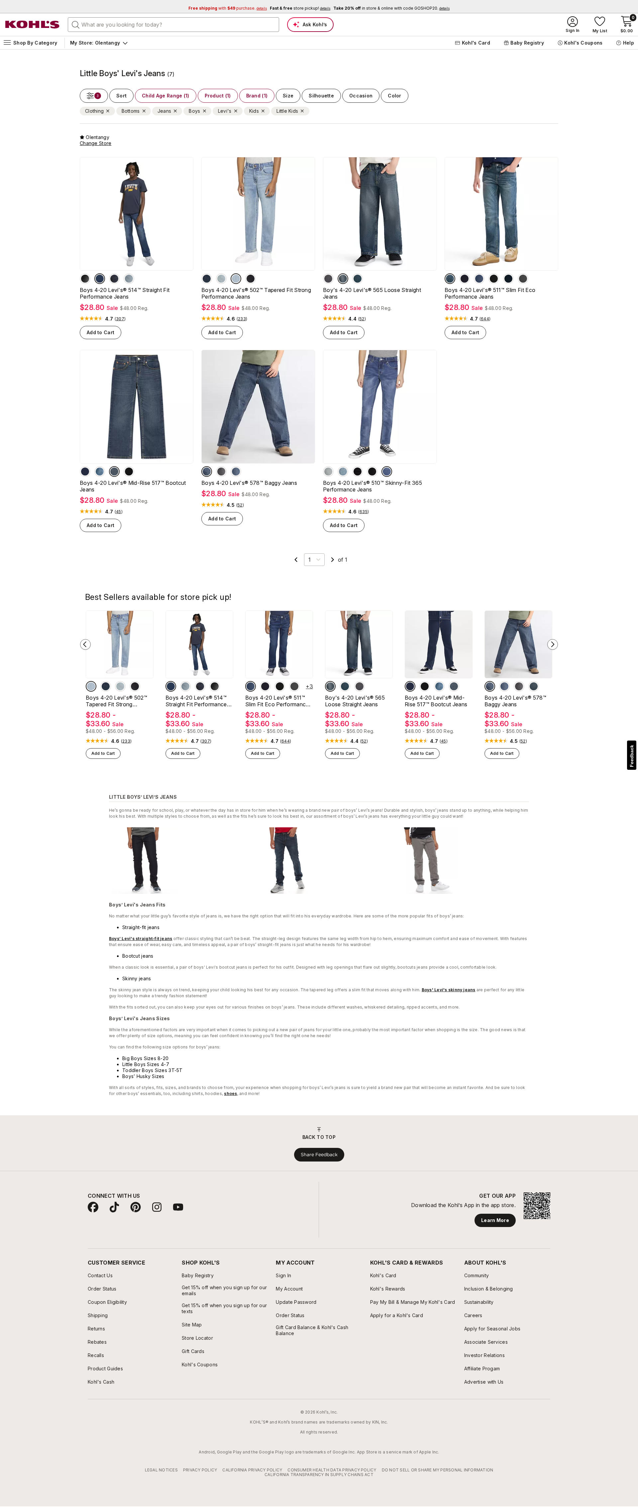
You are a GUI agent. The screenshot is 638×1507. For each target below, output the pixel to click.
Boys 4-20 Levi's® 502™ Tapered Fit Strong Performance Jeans (256, 293)
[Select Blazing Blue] (236, 471)
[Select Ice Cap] (464, 278)
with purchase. (227, 8)
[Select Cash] (357, 278)
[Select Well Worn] (450, 278)
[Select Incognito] (328, 278)
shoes (230, 1093)
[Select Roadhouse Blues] (357, 471)
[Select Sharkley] (206, 278)
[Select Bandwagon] (206, 471)
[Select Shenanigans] (343, 278)
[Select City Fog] (523, 278)
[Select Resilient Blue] (479, 278)
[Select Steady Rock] (85, 278)
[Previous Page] (296, 559)
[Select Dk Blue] (533, 686)
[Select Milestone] (343, 471)
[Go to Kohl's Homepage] (32, 25)
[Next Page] (332, 559)
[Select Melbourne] (386, 471)
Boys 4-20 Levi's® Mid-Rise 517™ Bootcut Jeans (133, 486)
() (120, 319)
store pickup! (300, 8)
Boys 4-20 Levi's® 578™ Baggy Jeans (249, 483)
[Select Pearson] (85, 471)
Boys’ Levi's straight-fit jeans (140, 938)
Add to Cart (100, 332)
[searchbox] (173, 24)
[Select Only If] (114, 471)
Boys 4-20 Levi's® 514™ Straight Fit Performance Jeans (124, 293)
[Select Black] (250, 278)
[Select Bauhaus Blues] (328, 471)
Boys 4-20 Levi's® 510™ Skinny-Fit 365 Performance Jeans (372, 486)
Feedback (631, 756)
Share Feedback (319, 1154)
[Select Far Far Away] (221, 471)
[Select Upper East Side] (99, 278)
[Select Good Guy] (236, 278)
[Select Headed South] (114, 278)
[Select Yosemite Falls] (221, 278)
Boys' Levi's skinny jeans (449, 989)
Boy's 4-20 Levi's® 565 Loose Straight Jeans (372, 293)
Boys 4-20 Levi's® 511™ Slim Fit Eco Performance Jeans (490, 293)
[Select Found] (129, 278)
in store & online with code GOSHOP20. (391, 8)
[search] (76, 24)
